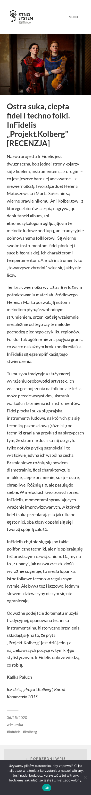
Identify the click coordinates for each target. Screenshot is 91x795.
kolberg (31, 732)
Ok (47, 788)
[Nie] (85, 777)
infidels (15, 732)
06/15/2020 (17, 717)
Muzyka (16, 724)
